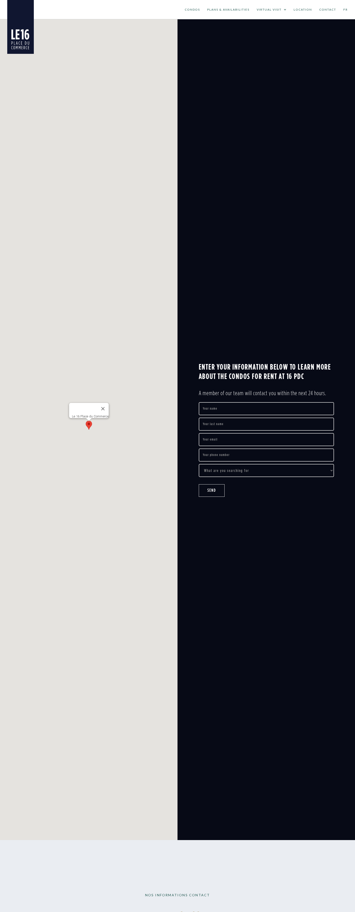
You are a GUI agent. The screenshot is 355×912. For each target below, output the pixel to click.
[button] (271, 9)
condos (192, 9)
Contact (327, 9)
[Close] (102, 408)
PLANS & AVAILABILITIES (228, 9)
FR (345, 9)
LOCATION (303, 9)
